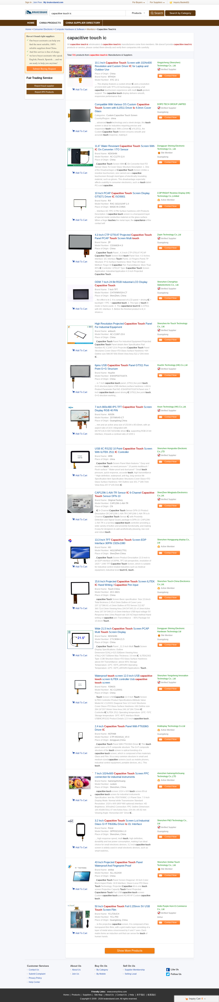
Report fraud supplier (44, 86)
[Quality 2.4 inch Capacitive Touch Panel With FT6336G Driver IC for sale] (79, 749)
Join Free (37, 2)
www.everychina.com (117, 992)
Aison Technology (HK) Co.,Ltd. (171, 407)
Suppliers (87, 995)
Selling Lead (131, 974)
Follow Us (176, 974)
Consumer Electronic (43, 29)
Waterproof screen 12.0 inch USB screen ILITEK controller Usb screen (123, 679)
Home (30, 22)
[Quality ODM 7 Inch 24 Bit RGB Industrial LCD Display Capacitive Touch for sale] (79, 305)
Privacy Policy (35, 978)
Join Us (75, 974)
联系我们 (152, 995)
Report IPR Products (44, 92)
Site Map (98, 995)
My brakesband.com (53, 2)
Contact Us (34, 970)
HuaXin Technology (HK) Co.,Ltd (172, 365)
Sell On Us (129, 965)
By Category (102, 970)
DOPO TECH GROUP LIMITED (171, 104)
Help (132, 995)
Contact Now (171, 76)
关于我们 (141, 995)
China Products (50, 22)
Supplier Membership (135, 970)
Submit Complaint (37, 974)
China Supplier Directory (83, 22)
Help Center (34, 982)
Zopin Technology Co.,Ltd (169, 234)
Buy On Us (101, 965)
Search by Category (180, 13)
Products (76, 995)
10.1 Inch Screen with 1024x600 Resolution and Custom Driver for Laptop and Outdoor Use (123, 66)
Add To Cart (81, 89)
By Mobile (101, 974)
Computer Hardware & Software (70, 29)
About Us (75, 965)
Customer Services (38, 965)
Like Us (175, 969)
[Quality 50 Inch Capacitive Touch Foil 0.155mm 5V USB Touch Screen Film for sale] (79, 929)
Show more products (129, 950)
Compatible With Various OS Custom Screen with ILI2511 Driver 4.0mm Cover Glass (123, 108)
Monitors (91, 29)
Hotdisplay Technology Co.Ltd (171, 726)
